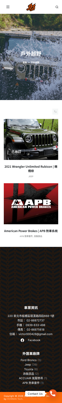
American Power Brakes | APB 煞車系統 (31, 231)
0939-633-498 (35, 325)
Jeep (30, 176)
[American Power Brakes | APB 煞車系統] (31, 203)
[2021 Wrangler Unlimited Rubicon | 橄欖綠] (31, 139)
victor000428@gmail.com (36, 334)
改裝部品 (38, 236)
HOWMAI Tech (15, 398)
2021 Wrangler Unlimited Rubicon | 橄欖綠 (30, 168)
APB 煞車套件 (26, 236)
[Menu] (7, 6)
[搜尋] (57, 7)
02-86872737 (35, 320)
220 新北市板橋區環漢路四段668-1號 (31, 316)
